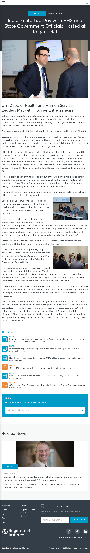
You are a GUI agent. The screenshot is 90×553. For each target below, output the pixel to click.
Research (6, 506)
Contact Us (25, 516)
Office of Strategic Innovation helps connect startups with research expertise (42, 368)
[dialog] (87, 3)
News (4, 522)
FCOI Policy (66, 548)
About (4, 518)
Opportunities (8, 514)
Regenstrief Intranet (80, 548)
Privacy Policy (54, 548)
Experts (5, 510)
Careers (23, 506)
